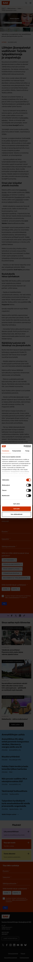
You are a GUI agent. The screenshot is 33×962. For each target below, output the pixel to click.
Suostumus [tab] (5, 451)
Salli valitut (16, 504)
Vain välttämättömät (16, 514)
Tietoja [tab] (27, 451)
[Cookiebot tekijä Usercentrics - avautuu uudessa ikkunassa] (23, 446)
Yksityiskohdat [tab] (16, 451)
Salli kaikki (16, 508)
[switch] (28, 485)
